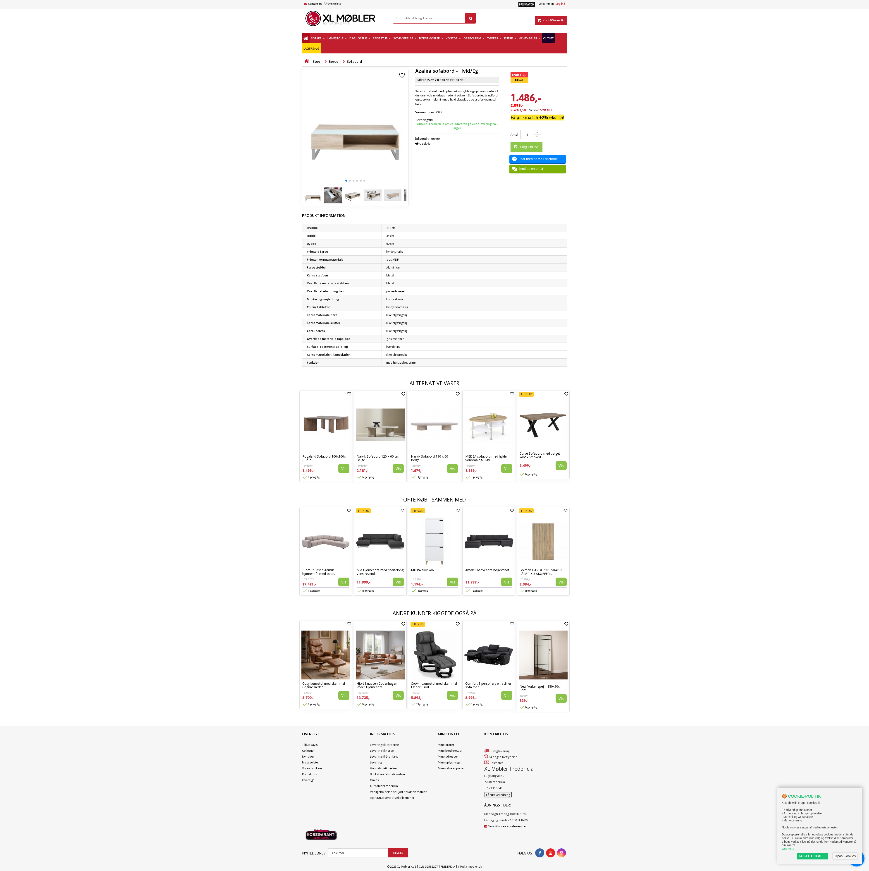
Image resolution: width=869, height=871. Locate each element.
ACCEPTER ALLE (812, 856)
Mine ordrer (446, 745)
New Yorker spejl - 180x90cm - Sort (542, 688)
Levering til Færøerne (384, 745)
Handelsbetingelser (383, 768)
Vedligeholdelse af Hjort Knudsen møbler (398, 792)
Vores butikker (312, 768)
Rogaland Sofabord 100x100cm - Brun (325, 458)
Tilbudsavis (310, 745)
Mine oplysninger (450, 762)
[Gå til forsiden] (306, 61)
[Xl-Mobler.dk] (344, 18)
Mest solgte (310, 762)
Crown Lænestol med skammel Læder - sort (434, 685)
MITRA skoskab (422, 570)
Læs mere (788, 849)
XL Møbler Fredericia (384, 786)
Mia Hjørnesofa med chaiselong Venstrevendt (380, 572)
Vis (343, 468)
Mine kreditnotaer (450, 751)
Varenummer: (425, 112)
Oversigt (308, 780)
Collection (308, 751)
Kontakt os (315, 4)
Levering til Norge (382, 751)
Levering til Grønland (384, 756)
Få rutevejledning (498, 795)
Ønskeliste (334, 4)
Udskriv (424, 144)
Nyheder (308, 756)
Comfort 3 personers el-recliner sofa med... (488, 685)
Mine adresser (448, 756)
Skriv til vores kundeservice (507, 826)
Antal (514, 134)
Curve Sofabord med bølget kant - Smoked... (540, 455)
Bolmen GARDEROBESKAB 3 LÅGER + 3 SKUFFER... (541, 572)
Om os (374, 780)
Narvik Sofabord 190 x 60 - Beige (430, 458)
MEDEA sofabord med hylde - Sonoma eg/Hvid (487, 458)
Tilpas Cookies (845, 856)
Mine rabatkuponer (451, 768)
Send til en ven (430, 139)
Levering (376, 762)
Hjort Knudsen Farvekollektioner (392, 798)
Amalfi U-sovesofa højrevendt (487, 570)
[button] (346, 181)
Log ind (560, 4)
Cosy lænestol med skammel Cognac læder (323, 685)
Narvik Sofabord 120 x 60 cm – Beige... (379, 458)
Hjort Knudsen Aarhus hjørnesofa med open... (319, 572)
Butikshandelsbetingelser (387, 774)
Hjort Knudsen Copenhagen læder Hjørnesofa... (377, 685)
